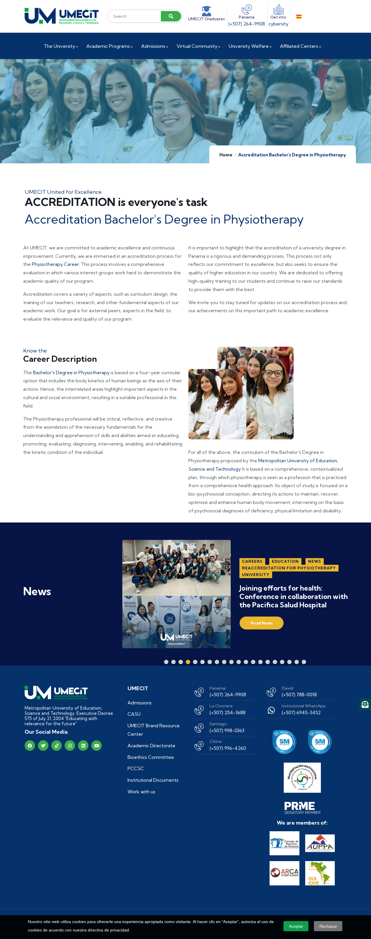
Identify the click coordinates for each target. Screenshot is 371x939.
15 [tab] (267, 662)
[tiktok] (56, 745)
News (314, 561)
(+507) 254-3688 (227, 712)
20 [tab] (304, 662)
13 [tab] (253, 662)
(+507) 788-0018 (299, 694)
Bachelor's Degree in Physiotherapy (72, 372)
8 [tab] (217, 662)
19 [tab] (296, 662)
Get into (278, 17)
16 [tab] (275, 662)
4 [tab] (188, 662)
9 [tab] (224, 662)
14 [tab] (260, 662)
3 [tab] (181, 662)
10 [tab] (231, 662)
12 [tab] (246, 662)
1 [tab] (166, 662)
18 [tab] (289, 662)
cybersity (278, 24)
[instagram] (70, 745)
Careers (252, 561)
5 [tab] (195, 662)
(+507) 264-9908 (246, 24)
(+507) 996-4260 (228, 748)
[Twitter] (43, 745)
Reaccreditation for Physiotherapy (289, 568)
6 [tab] (202, 662)
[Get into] (278, 9)
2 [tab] (173, 662)
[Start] (62, 16)
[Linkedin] (83, 745)
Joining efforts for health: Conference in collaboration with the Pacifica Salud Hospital (293, 596)
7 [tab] (210, 662)
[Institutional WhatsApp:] (271, 710)
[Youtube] (96, 745)
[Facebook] (30, 745)
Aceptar (296, 926)
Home (225, 155)
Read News (261, 623)
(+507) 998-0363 (227, 730)
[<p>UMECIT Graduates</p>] (206, 11)
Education (285, 561)
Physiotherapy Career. (56, 264)
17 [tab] (282, 662)
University (256, 574)
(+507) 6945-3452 (301, 712)
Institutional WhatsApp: (304, 705)
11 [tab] (239, 662)
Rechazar (328, 926)
